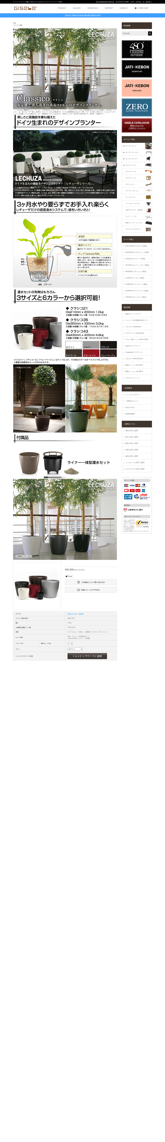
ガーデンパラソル (132, 191)
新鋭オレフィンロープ (133, 314)
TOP (14, 23)
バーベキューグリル (133, 203)
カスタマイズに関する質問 (135, 469)
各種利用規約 (130, 414)
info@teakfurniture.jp (106, 2)
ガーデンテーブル (132, 152)
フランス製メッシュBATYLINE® (137, 339)
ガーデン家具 (18, 25)
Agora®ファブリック (133, 346)
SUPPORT (109, 8)
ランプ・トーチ (131, 216)
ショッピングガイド (133, 395)
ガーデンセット (131, 146)
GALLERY (77, 8)
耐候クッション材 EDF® (134, 365)
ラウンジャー (130, 184)
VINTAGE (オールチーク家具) (136, 297)
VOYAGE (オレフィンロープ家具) (137, 265)
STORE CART (143, 8)
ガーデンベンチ (131, 171)
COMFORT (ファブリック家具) (136, 284)
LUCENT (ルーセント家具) (135, 278)
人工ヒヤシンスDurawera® (135, 333)
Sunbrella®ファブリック (134, 352)
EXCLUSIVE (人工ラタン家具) (136, 246)
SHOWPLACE (92, 8)
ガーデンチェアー (132, 159)
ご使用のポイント (132, 401)
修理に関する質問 (132, 456)
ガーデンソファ (131, 165)
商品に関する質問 (132, 430)
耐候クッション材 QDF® (134, 371)
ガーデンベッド (131, 178)
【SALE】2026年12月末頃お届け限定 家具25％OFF (82, 15)
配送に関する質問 (132, 443)
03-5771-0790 (123, 2)
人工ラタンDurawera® (133, 327)
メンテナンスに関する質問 (135, 462)
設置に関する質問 (132, 450)
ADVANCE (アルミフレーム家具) (137, 291)
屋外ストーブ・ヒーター (134, 223)
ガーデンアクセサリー (133, 229)
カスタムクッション (133, 378)
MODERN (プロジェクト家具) (136, 271)
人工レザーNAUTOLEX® (134, 359)
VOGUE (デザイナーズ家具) (135, 259)
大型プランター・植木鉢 (134, 210)
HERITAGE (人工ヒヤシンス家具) (137, 252)
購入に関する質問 (132, 437)
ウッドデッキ (130, 197)
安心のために (130, 407)
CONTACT (124, 8)
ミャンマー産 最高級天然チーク (137, 320)
